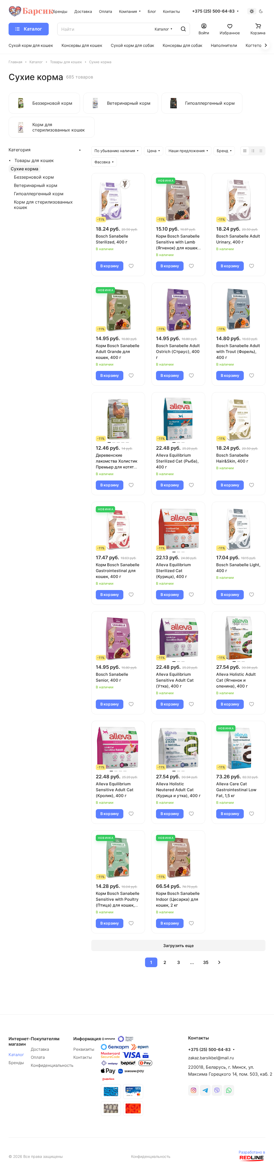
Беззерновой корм (34, 177)
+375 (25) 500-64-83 (213, 11)
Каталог (16, 1054)
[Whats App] (228, 1090)
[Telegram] (205, 1090)
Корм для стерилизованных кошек (43, 204)
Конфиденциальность (52, 1065)
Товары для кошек (34, 160)
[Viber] (217, 1090)
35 (205, 962)
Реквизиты (83, 1049)
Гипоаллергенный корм (38, 193)
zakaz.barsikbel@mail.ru (211, 1057)
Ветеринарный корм (35, 185)
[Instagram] (193, 1090)
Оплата (38, 1057)
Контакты (82, 1057)
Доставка (40, 1049)
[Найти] (183, 29)
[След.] (219, 962)
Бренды (16, 1062)
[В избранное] (131, 266)
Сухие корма (24, 168)
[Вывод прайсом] (261, 151)
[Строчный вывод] (253, 151)
